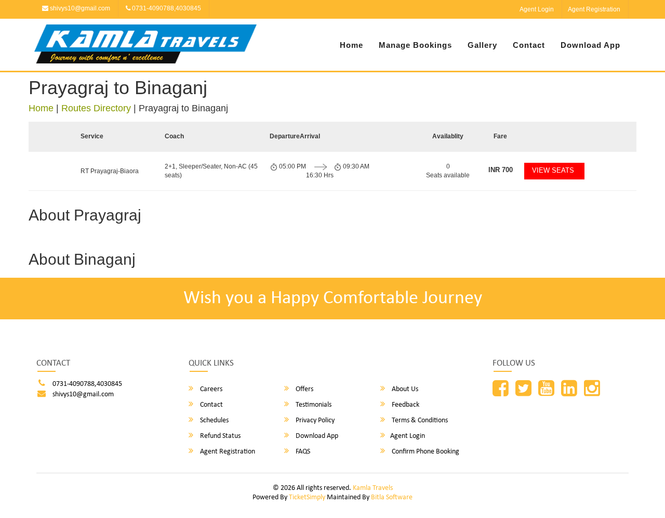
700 (500, 170)
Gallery (482, 45)
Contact (529, 45)
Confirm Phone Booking (424, 452)
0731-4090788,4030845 (165, 8)
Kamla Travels (373, 488)
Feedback (404, 405)
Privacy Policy (314, 420)
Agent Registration (594, 9)
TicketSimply (307, 497)
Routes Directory (96, 108)
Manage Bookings (415, 45)
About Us (404, 389)
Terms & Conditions (419, 420)
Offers (303, 389)
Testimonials (312, 405)
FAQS (302, 452)
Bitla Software (392, 497)
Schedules (213, 420)
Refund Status (219, 436)
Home (351, 45)
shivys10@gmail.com (79, 8)
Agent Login (537, 9)
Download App (590, 45)
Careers (210, 389)
